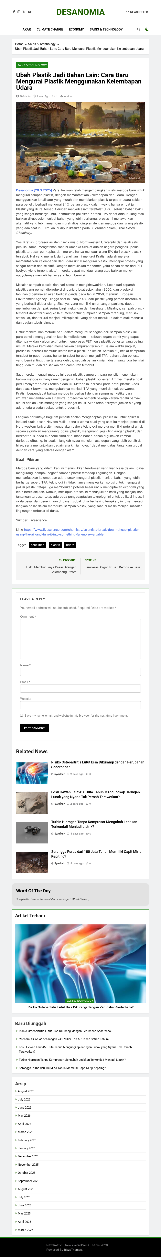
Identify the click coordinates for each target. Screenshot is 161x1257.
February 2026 (27, 1140)
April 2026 (24, 1124)
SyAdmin (25, 96)
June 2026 (24, 1107)
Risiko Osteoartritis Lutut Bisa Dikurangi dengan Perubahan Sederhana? (81, 1007)
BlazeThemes (73, 1249)
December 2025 (28, 1156)
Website (25, 699)
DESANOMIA (80, 12)
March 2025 (25, 1230)
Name (25, 665)
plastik (55, 545)
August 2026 (26, 1091)
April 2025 (24, 1222)
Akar (27, 29)
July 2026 (24, 1099)
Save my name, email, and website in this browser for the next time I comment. (76, 715)
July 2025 (24, 1197)
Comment (28, 616)
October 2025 (26, 1173)
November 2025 (28, 1164)
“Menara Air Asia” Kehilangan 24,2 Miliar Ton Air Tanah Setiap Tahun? (64, 1039)
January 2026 (26, 1148)
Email (25, 682)
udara (70, 545)
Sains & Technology (106, 29)
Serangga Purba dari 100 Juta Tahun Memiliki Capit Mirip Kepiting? (62, 1068)
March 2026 (25, 1132)
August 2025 (26, 1189)
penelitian (37, 545)
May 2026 (24, 1115)
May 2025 (24, 1213)
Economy (76, 29)
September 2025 (28, 1181)
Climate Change (50, 29)
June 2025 (24, 1205)
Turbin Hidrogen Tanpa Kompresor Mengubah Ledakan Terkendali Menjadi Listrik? (72, 1060)
